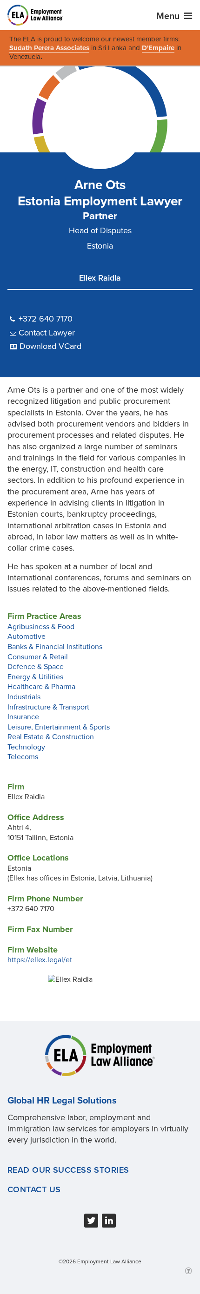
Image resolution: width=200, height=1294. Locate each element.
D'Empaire (158, 48)
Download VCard (50, 346)
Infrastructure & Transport (48, 707)
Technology (26, 747)
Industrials (23, 697)
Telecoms (22, 757)
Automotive (26, 636)
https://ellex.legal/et (39, 960)
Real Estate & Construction (50, 737)
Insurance (23, 717)
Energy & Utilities (35, 677)
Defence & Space (35, 666)
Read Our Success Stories (68, 1170)
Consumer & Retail (37, 657)
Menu (169, 16)
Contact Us (33, 1189)
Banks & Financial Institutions (54, 646)
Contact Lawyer (47, 333)
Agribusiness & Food (40, 626)
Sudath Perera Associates (49, 48)
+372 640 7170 (46, 319)
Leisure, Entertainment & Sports (58, 727)
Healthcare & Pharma (41, 686)
